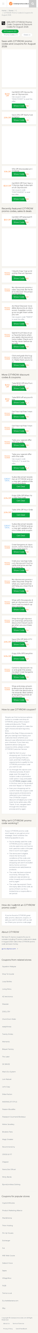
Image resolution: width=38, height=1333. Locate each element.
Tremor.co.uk (7, 1293)
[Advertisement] (19, 68)
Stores (11, 11)
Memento (6, 1042)
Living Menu (6, 989)
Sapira (4, 1271)
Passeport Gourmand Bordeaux (14, 1117)
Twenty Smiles (7, 1034)
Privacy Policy (8, 1329)
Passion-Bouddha (8, 1109)
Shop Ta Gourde (8, 974)
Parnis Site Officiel (9, 1169)
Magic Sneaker (7, 1139)
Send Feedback (21, 1329)
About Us (6, 1323)
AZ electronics (7, 997)
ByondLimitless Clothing (11, 1184)
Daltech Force (7, 1263)
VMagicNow (6, 1278)
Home (4, 11)
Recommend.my (8, 1147)
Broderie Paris (7, 1132)
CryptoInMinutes (8, 1203)
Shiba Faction (7, 1094)
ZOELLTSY (6, 1012)
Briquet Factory (8, 1049)
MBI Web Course (8, 1256)
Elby (3, 1308)
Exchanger (6, 1241)
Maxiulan (5, 1004)
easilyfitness (6, 1027)
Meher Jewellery (8, 1124)
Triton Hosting (7, 1226)
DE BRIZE (6, 1064)
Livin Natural (6, 1079)
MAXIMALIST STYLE (9, 1102)
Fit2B (4, 1286)
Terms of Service (18, 1323)
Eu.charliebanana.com (10, 1301)
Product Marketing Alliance (12, 1210)
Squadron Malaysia (9, 966)
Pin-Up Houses (7, 1233)
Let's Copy (6, 1087)
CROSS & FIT (7, 1154)
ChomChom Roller (9, 1019)
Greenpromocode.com (22, 4)
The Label (5, 1057)
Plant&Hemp (7, 1218)
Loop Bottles (7, 982)
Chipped (5, 1162)
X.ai (3, 1248)
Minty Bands (7, 1177)
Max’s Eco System (9, 1072)
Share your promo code (17, 922)
